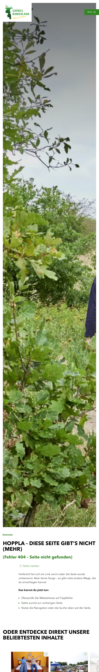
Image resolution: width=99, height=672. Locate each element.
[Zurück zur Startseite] (17, 12)
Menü (89, 12)
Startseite (8, 535)
